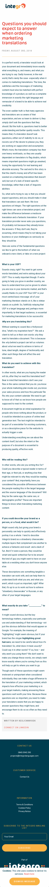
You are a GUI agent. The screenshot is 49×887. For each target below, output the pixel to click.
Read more (29, 874)
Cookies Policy (24, 808)
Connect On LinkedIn (16, 727)
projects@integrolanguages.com (24, 756)
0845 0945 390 (24, 752)
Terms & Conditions (24, 804)
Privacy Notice (25, 811)
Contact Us (24, 777)
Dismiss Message (24, 881)
